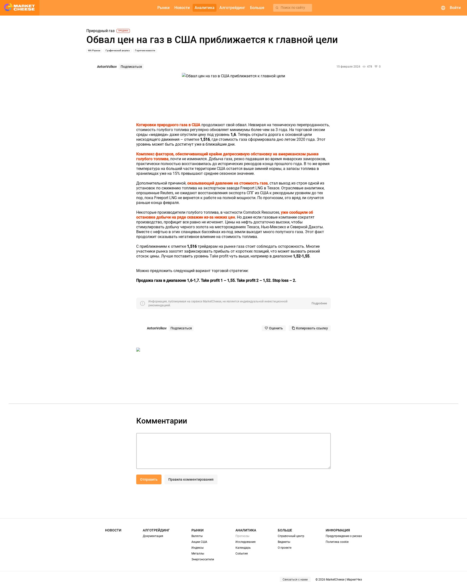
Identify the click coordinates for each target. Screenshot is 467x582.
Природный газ (100, 31)
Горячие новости (145, 50)
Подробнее (319, 303)
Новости (113, 530)
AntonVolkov (107, 67)
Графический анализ (118, 50)
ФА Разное (94, 50)
